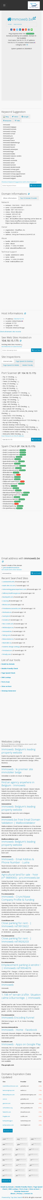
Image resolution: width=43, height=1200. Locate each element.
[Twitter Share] (17, 29)
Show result (36, 185)
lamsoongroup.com (8, 1090)
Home (10, 24)
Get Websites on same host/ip (12, 346)
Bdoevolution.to (7, 639)
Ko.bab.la (5, 620)
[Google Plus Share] (14, 29)
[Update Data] (28, 193)
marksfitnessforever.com (10, 1086)
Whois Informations (10, 198)
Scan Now (37, 350)
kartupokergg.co (8, 1121)
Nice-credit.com (7, 624)
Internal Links (7, 361)
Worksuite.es (6, 612)
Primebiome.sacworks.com (11, 608)
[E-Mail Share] (31, 29)
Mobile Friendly (27, 365)
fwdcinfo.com (7, 1112)
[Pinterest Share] (23, 29)
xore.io (5, 1099)
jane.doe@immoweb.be (11, 567)
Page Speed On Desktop (24, 361)
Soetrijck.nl (6, 616)
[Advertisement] (21, 72)
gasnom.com (6, 1103)
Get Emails (37, 573)
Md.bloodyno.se (7, 627)
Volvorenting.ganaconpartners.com (14, 589)
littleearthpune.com (8, 1095)
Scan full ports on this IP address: (13, 436)
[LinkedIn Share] (20, 29)
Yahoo (16, 117)
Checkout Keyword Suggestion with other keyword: (19, 182)
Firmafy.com (6, 654)
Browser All (8, 1131)
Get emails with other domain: (12, 569)
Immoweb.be (18, 24)
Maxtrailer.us (6, 643)
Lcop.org (5, 601)
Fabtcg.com (6, 635)
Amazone (7, 121)
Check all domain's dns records (10, 332)
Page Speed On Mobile (11, 365)
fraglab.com (6, 1116)
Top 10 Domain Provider (28, 198)
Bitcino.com (6, 605)
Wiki (18, 121)
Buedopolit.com (7, 597)
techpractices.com (8, 1125)
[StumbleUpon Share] (26, 29)
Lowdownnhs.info (8, 582)
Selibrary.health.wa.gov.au (11, 593)
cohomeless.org (7, 1108)
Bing (7, 117)
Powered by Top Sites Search (12, 1197)
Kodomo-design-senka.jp (11, 647)
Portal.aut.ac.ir (7, 650)
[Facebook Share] (11, 29)
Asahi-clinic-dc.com (8, 585)
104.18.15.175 (19, 319)
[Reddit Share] (29, 29)
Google (25, 117)
